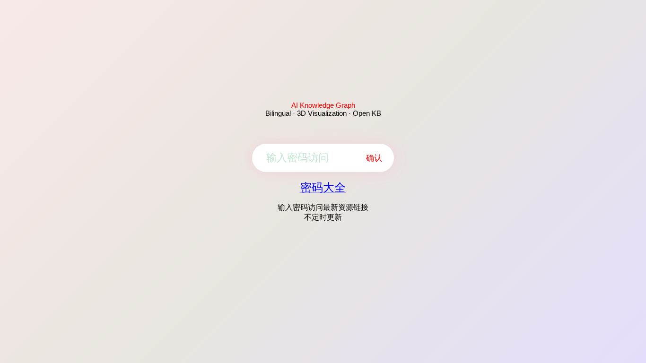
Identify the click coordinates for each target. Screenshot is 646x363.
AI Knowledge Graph (323, 105)
